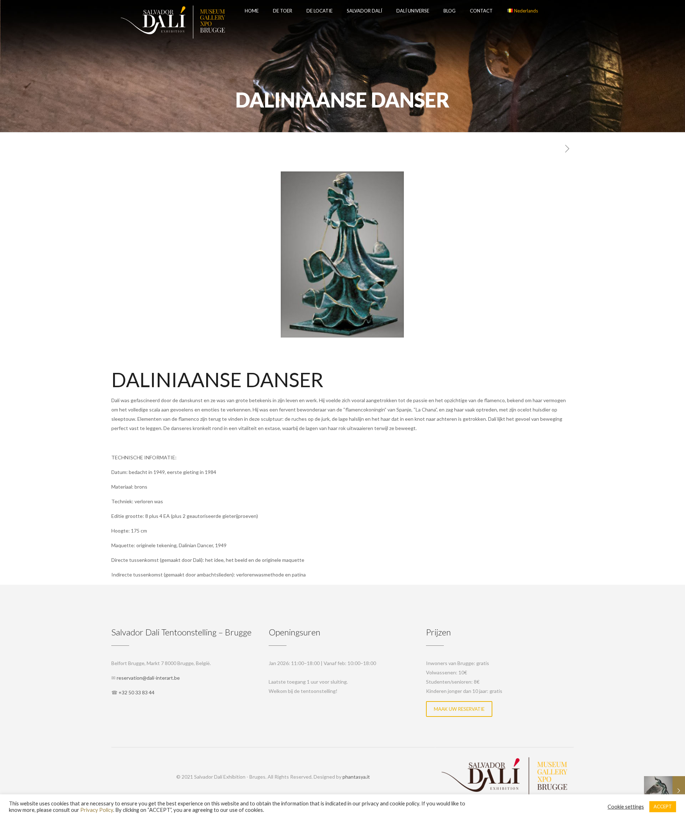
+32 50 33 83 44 (136, 692)
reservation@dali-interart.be (148, 678)
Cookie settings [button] (626, 807)
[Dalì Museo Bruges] (172, 10)
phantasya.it (356, 777)
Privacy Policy (96, 810)
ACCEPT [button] (663, 806)
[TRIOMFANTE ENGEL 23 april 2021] (664, 790)
